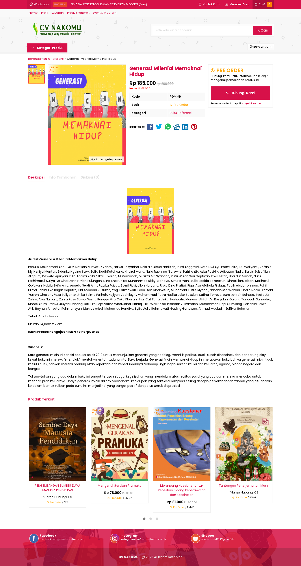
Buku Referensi (181, 113)
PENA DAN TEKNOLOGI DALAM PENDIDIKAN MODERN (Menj (109, 4)
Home (33, 13)
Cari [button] (264, 30)
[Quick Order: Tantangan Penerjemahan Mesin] (218, 477)
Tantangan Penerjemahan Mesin (244, 485)
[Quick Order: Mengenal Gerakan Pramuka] (94, 477)
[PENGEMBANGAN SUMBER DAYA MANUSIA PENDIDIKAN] (57, 444)
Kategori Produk (49, 48)
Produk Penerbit (78, 13)
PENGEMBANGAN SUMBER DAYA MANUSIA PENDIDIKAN (57, 487)
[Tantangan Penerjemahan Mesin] (244, 444)
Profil (44, 13)
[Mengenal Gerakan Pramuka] (119, 444)
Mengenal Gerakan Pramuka (119, 485)
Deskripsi (36, 177)
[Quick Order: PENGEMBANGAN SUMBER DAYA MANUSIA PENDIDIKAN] (32, 477)
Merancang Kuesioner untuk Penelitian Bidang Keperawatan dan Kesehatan (182, 490)
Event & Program (105, 13)
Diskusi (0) (90, 177)
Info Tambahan (62, 177)
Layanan (58, 13)
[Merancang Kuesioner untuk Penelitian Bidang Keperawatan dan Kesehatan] (181, 444)
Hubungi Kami (242, 93)
